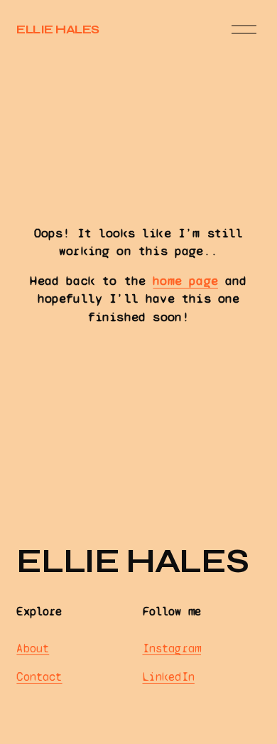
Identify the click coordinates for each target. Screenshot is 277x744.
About (32, 648)
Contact (39, 676)
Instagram (172, 648)
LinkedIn (169, 676)
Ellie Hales (57, 29)
